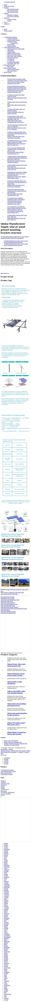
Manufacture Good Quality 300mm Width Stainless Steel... (16, 177)
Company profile (11, 19)
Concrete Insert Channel (13, 40)
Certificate (3, 782)
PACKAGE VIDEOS (13, 16)
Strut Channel (22, 750)
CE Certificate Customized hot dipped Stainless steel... (15, 211)
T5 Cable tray (10, 60)
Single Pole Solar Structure (8, 602)
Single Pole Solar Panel (7, 601)
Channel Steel (14, 750)
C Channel (20, 752)
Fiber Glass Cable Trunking (14, 56)
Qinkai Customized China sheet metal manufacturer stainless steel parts (12, 593)
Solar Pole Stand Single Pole (8, 613)
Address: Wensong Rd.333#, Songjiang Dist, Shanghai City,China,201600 (15, 744)
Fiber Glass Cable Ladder (14, 54)
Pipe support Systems (9, 65)
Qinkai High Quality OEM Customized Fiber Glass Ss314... (15, 121)
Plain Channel (11, 44)
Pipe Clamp (10, 66)
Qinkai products (8, 30)
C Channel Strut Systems (10, 37)
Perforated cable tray (12, 57)
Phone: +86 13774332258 (11, 740)
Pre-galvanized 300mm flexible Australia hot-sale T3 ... (15, 153)
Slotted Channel (11, 46)
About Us (6, 18)
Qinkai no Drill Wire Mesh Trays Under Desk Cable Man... (15, 137)
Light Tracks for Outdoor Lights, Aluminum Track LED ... (15, 82)
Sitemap (11, 749)
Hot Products (4, 749)
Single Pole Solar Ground (7, 598)
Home (5, 4)
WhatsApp (12, 792)
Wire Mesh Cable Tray (13, 63)
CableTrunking (11, 51)
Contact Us (7, 23)
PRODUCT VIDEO (12, 15)
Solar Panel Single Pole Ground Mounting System (14, 608)
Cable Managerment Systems (11, 47)
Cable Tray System (9, 6)
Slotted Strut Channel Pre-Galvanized (15, 751)
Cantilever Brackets (12, 38)
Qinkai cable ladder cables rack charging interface (15, 112)
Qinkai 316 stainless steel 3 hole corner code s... (16, 723)
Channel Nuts (14, 43)
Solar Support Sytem (12, 12)
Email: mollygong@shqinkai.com (12, 742)
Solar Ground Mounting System (9, 604)
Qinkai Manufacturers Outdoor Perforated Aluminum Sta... (15, 91)
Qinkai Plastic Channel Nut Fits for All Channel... (16, 733)
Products (6, 7)
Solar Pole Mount (5, 610)
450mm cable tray (5, 750)
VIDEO (6, 13)
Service (9, 21)
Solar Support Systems (10, 68)
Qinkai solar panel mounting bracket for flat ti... (17, 714)
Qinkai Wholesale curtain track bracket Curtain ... (16, 674)
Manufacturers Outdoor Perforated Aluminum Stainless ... (16, 161)
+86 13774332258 (5, 794)
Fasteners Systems (12, 41)
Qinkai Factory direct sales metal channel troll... (16, 665)
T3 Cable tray (10, 59)
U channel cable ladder (13, 62)
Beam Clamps (7, 72)
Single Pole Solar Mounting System (10, 600)
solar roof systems (12, 71)
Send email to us (5, 273)
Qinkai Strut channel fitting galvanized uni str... (16, 704)
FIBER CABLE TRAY (13, 53)
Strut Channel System (13, 9)
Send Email (4, 791)
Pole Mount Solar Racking (8, 597)
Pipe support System (12, 10)
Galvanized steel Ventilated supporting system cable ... (14, 203)
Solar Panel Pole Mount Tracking (9, 607)
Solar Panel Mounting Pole (8, 605)
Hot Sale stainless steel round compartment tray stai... (14, 194)
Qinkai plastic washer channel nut (14, 682)
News (5, 22)
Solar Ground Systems (13, 69)
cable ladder (10, 50)
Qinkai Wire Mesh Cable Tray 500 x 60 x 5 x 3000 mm (16, 128)
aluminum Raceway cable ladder (15, 49)
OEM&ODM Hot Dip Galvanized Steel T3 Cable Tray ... (16, 144)
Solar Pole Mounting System (8, 611)
